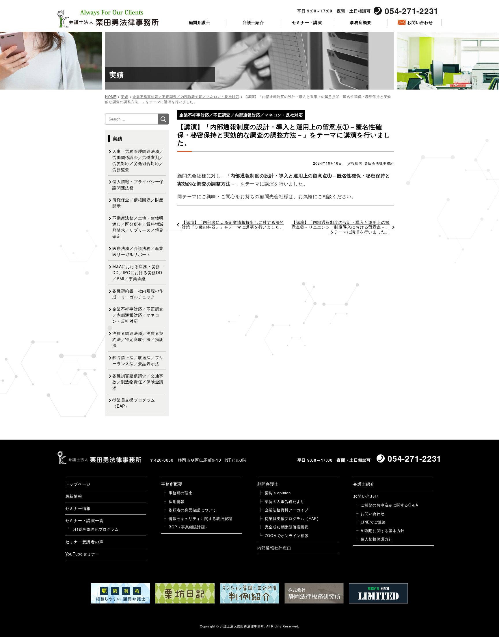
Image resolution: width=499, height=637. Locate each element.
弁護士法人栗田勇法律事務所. (242, 626)
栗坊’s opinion (278, 492)
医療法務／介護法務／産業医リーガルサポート (137, 251)
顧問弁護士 (199, 22)
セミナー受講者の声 (84, 542)
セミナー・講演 (307, 22)
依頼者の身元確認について (192, 509)
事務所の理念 (181, 492)
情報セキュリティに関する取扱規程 (200, 518)
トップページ (78, 484)
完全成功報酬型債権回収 (286, 527)
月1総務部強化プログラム (96, 529)
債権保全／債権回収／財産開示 (137, 203)
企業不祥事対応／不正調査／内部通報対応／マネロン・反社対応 (137, 315)
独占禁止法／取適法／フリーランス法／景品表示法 (137, 360)
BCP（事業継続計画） (189, 527)
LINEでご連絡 (373, 522)
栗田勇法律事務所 (379, 163)
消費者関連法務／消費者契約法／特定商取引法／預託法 (137, 339)
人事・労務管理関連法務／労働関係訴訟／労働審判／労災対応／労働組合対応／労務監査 (137, 160)
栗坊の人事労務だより (285, 501)
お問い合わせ (420, 22)
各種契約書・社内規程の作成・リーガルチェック (137, 294)
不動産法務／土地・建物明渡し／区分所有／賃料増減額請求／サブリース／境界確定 (137, 227)
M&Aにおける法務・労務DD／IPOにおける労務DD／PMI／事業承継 (137, 272)
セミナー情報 (78, 508)
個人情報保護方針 (376, 539)
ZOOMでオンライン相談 (287, 535)
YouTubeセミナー (82, 554)
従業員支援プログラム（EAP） (133, 403)
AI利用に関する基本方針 (383, 530)
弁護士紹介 (253, 22)
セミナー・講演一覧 (84, 520)
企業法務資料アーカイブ (286, 509)
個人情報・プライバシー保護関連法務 (137, 184)
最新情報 (73, 496)
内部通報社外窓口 (274, 548)
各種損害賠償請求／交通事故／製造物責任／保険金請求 (137, 382)
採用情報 (177, 501)
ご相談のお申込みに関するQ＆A (389, 505)
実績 (117, 138)
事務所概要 (360, 22)
